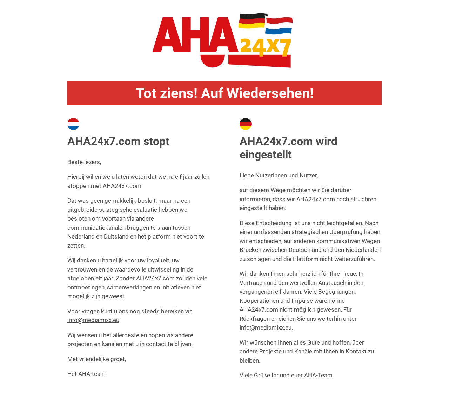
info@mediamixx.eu (93, 320)
